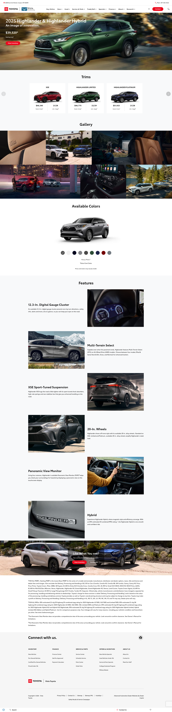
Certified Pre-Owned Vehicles (37, 662)
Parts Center (79, 662)
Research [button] (130, 9)
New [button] (59, 9)
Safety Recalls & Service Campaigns (79, 699)
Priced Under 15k (33, 666)
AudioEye (98, 695)
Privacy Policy (61, 695)
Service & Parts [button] (77, 9)
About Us (125, 654)
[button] (168, 9)
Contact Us (126, 658)
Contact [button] (158, 9)
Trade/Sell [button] (91, 9)
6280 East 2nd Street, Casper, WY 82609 (16, 3)
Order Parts (79, 666)
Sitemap (79, 695)
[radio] (63, 253)
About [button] (120, 9)
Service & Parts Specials (106, 662)
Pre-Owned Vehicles (34, 658)
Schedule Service (81, 658)
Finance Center (56, 654)
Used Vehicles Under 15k (106, 658)
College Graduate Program (107, 666)
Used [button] (66, 9)
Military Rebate (103, 670)
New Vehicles (32, 654)
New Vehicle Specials (105, 654)
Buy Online (50, 9)
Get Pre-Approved (57, 658)
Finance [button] (112, 9)
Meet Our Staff (127, 662)
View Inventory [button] (13, 43)
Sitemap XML (89, 695)
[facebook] (140, 637)
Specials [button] (102, 9)
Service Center (80, 654)
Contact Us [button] (94, 562)
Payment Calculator (58, 662)
